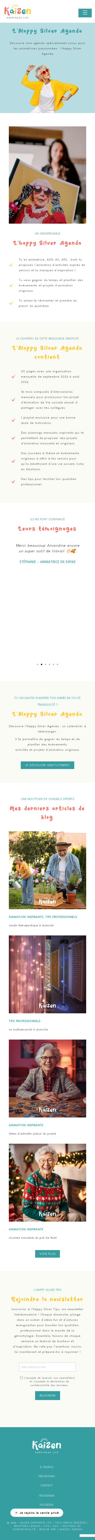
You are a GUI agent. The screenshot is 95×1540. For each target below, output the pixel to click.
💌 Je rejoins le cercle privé (37, 1512)
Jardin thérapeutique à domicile (31, 925)
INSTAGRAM (46, 1495)
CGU (56, 1526)
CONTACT (47, 1485)
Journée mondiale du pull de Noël (33, 1237)
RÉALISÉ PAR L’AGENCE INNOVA (60, 1529)
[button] (37, 664)
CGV (46, 1526)
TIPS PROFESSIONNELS (61, 917)
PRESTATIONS (46, 1476)
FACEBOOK (47, 1504)
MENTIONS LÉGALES (27, 1526)
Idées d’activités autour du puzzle (32, 1133)
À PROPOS (46, 1467)
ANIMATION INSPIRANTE (26, 917)
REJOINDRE (48, 1395)
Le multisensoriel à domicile (28, 1029)
